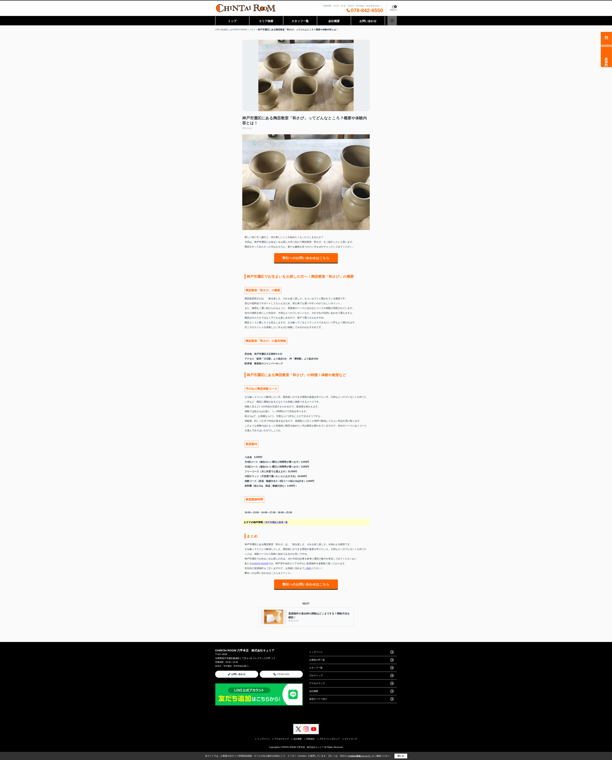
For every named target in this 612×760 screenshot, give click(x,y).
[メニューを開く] (392, 21)
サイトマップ (351, 739)
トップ (232, 21)
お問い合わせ (368, 21)
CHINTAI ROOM (260, 563)
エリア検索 (266, 21)
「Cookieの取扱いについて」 (359, 756)
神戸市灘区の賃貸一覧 (276, 522)
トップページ (316, 652)
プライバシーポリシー (329, 739)
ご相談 (307, 568)
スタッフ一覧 (300, 21)
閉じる (400, 756)
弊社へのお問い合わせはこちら (306, 258)
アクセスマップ (317, 683)
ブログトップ (316, 675)
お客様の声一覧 (317, 660)
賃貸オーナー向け (318, 699)
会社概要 (334, 21)
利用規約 (310, 739)
